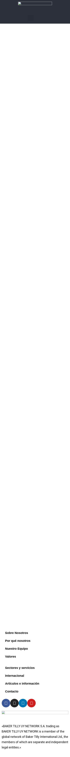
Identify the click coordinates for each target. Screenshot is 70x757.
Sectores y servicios (20, 668)
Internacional (14, 675)
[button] (31, 18)
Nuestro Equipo (16, 648)
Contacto (11, 691)
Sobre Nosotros (16, 633)
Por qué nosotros (17, 641)
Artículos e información (22, 683)
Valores (10, 656)
